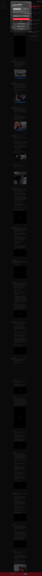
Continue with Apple (22, 26)
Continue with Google (21, 23)
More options (22, 28)
